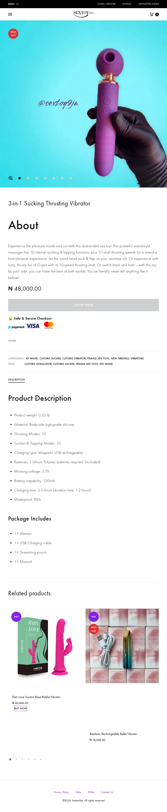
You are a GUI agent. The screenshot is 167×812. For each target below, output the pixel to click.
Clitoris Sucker (50, 358)
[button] (10, 178)
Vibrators (137, 358)
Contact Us (107, 792)
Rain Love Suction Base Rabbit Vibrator (36, 697)
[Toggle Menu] (10, 14)
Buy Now (20, 708)
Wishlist (127, 4)
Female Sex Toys (98, 358)
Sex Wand (106, 364)
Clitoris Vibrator (74, 358)
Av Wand (32, 358)
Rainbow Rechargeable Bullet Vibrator (113, 734)
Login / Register (106, 4)
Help (78, 792)
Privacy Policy (61, 792)
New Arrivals (120, 358)
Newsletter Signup (148, 4)
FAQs (91, 792)
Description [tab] (16, 379)
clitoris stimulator (38, 364)
